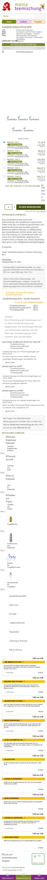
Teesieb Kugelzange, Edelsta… (12, 448)
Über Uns (13, 605)
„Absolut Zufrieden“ (13, 779)
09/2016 (40, 711)
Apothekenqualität (17, 596)
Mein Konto (8, 878)
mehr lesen (9, 362)
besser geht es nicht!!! (13, 391)
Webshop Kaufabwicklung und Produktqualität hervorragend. (23, 840)
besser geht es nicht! (12, 366)
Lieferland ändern (38, 863)
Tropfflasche (12, 524)
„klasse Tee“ (9, 759)
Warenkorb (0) (23, 878)
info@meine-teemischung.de (31, 242)
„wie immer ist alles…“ (14, 662)
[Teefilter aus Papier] (11, 498)
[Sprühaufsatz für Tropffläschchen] (11, 576)
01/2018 (40, 692)
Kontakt (12, 614)
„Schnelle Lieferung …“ (14, 818)
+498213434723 (17, 623)
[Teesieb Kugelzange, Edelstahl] (11, 440)
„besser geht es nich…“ (14, 681)
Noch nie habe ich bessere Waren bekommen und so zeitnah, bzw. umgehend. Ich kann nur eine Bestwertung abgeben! (23, 705)
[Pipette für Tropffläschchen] (11, 557)
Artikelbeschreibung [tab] (24, 45)
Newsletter (14, 632)
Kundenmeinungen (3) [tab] (23, 48)
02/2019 (40, 672)
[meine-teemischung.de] (23, 6)
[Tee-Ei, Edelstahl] (11, 479)
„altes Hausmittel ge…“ (14, 740)
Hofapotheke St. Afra (21, 148)
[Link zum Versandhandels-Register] (10, 859)
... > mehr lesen (9, 672)
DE (26, 146)
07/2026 (40, 731)
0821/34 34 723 (23, 428)
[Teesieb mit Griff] (11, 459)
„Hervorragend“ (11, 837)
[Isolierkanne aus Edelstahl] (11, 537)
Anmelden (39, 878)
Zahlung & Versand (18, 641)
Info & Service (15, 650)
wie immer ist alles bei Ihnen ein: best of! (21, 342)
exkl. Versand (41, 211)
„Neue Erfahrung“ (12, 720)
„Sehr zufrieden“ (11, 798)
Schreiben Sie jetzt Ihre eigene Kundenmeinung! (20, 294)
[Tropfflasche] (11, 518)
